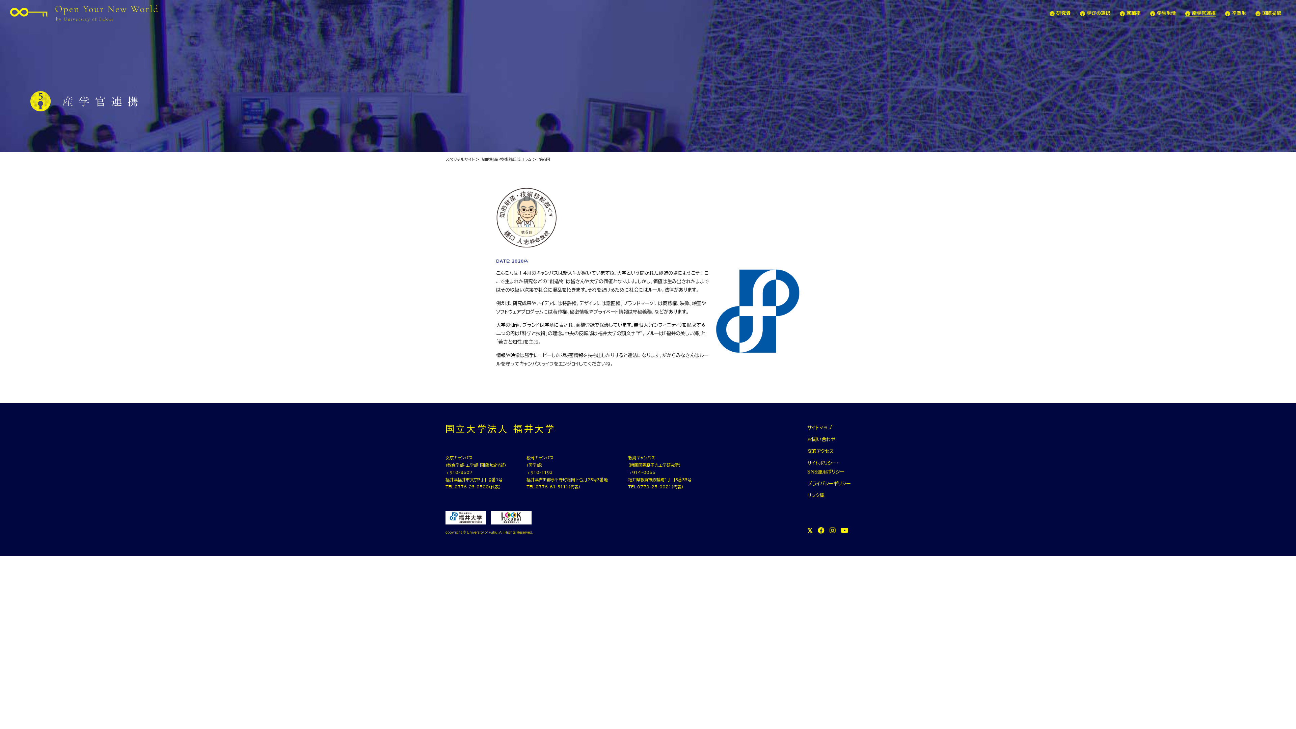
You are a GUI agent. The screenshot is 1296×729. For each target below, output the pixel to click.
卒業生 (1239, 13)
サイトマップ (819, 427)
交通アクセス (820, 451)
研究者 (1063, 13)
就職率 (1134, 13)
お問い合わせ (821, 439)
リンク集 (816, 495)
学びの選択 (1098, 13)
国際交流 (1271, 13)
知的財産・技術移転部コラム (507, 159)
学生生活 (1166, 13)
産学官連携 (1204, 13)
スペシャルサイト (460, 159)
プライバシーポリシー (828, 483)
